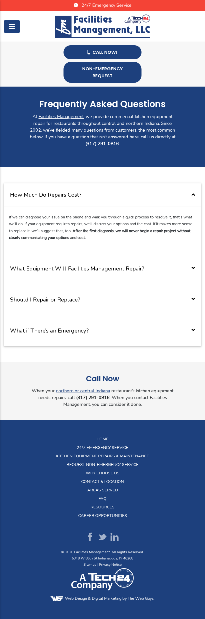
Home (102, 439)
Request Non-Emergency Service (102, 464)
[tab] (102, 194)
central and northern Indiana (130, 123)
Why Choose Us (103, 473)
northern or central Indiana (83, 391)
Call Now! (105, 52)
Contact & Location (102, 481)
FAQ (102, 498)
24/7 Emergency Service (102, 447)
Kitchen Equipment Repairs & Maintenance (102, 456)
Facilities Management (61, 117)
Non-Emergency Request (102, 72)
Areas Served (102, 490)
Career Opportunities (102, 515)
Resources (102, 507)
